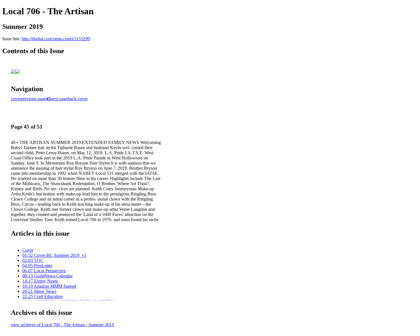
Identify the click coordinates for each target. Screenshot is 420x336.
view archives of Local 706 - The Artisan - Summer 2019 (62, 324)
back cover (78, 98)
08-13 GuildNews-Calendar (47, 275)
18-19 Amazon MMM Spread (49, 286)
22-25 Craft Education (42, 296)
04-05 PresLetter (37, 265)
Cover (27, 250)
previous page (33, 98)
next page (59, 98)
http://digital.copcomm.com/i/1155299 (56, 38)
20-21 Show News (39, 291)
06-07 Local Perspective (44, 270)
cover (16, 98)
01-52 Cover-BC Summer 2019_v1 (54, 255)
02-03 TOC (32, 260)
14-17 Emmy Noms (40, 281)
